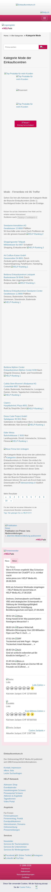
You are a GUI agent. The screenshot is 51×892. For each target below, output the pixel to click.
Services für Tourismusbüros (16, 844)
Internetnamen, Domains (14, 824)
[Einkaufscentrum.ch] (25, 5)
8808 (20, 228)
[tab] (7, 560)
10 (6, 501)
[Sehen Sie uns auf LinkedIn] (8, 858)
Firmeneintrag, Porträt (13, 819)
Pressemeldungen (12, 830)
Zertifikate (25, 877)
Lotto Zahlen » (38, 685)
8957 (16, 386)
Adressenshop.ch (28, 483)
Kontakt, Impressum (12, 768)
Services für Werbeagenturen (16, 850)
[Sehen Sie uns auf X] (23, 855)
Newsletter (8, 841)
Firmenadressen (11, 816)
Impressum (25, 868)
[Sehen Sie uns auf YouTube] (19, 858)
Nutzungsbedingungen (25, 874)
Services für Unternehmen (15, 847)
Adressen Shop (10, 785)
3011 (19, 419)
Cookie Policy (25, 887)
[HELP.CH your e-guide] (44, 12)
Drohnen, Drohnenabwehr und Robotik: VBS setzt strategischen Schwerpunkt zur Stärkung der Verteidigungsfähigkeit (24, 601)
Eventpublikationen (12, 821)
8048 (21, 277)
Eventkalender (10, 787)
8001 (21, 258)
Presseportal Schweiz (13, 793)
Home (6, 36)
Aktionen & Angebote (13, 796)
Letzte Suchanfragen (13, 773)
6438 (34, 370)
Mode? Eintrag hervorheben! (25, 124)
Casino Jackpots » (37, 730)
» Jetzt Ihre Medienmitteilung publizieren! (23, 536)
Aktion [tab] (14, 561)
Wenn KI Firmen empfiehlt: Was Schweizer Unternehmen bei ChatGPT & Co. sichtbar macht (24, 573)
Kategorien (11, 457)
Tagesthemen (10, 799)
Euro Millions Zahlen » (35, 711)
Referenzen (25, 871)
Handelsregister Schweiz (15, 790)
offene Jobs (9, 770)
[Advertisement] (25, 158)
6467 (21, 245)
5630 (22, 435)
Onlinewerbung (10, 827)
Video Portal (9, 802)
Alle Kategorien (17, 36)
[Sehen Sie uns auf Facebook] (9, 855)
